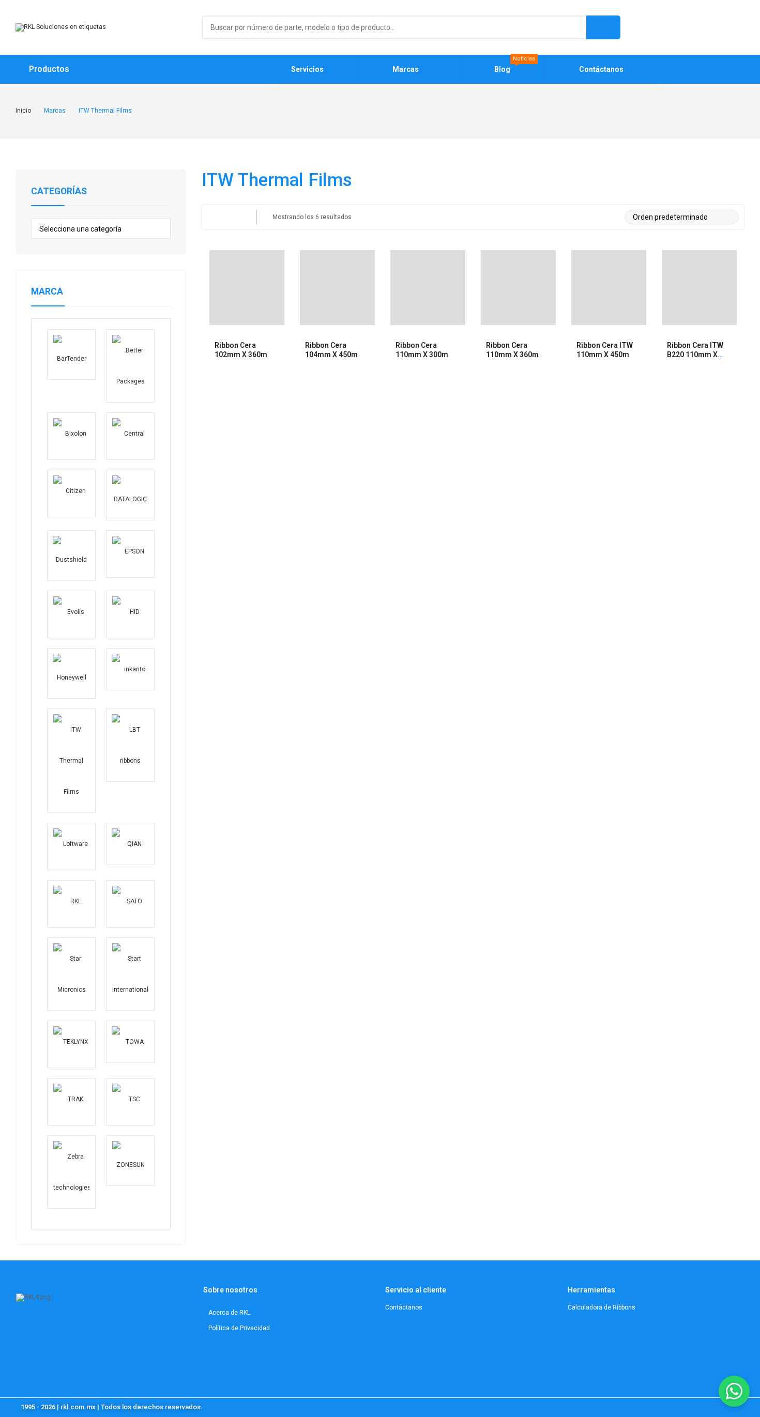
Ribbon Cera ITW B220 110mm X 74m (695, 354)
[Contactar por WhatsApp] (734, 1391)
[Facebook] (82, 1329)
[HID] (130, 614)
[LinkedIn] (45, 1329)
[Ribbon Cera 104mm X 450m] (337, 287)
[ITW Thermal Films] (71, 760)
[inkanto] (130, 669)
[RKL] (71, 904)
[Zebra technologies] (71, 1172)
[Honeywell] (71, 673)
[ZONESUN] (130, 1160)
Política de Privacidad (239, 1328)
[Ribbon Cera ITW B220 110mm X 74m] (699, 287)
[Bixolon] (71, 436)
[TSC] (130, 1102)
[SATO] (130, 904)
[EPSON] (130, 554)
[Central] (130, 436)
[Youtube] (63, 1329)
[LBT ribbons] (130, 745)
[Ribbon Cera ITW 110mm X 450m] (608, 287)
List (234, 217)
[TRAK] (71, 1102)
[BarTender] (71, 354)
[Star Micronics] (71, 974)
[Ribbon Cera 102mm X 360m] (246, 287)
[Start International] (130, 974)
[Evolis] (71, 614)
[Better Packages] (130, 366)
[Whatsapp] (101, 1329)
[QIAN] (130, 844)
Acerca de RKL (229, 1312)
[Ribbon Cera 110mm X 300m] (427, 287)
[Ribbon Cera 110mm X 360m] (518, 287)
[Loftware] (71, 846)
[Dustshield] (71, 555)
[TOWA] (130, 1042)
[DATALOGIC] (130, 495)
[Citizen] (71, 493)
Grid (214, 217)
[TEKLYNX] (71, 1044)
